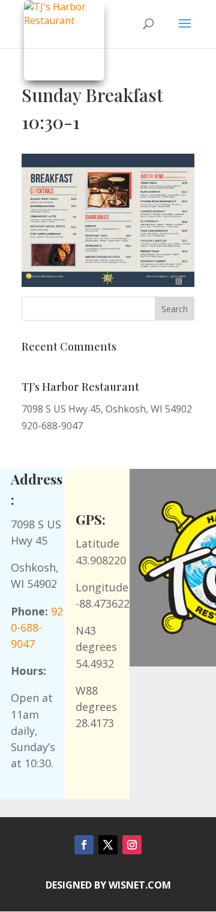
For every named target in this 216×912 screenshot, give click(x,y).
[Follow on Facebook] (84, 844)
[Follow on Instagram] (132, 844)
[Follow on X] (108, 844)
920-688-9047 (37, 627)
